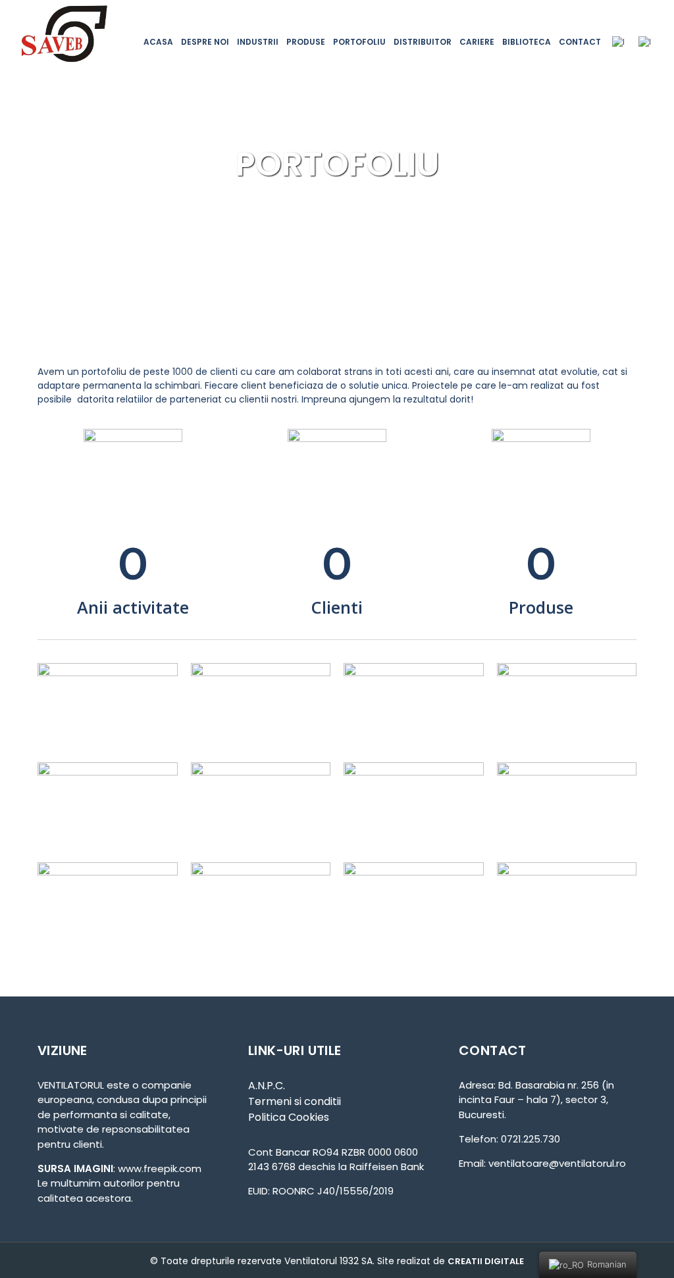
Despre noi (205, 41)
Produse (305, 41)
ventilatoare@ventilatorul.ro (557, 1163)
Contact (580, 41)
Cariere (476, 41)
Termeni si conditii (294, 1101)
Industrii (257, 41)
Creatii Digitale (486, 1261)
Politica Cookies (288, 1117)
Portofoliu (359, 41)
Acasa (158, 41)
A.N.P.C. (266, 1085)
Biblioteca (526, 41)
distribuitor (423, 41)
